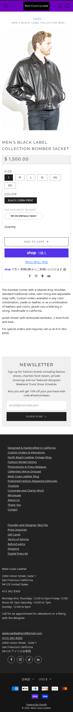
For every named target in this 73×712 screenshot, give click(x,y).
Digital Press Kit (18, 553)
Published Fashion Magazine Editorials (32, 481)
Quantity (10, 227)
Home (37, 18)
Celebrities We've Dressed (24, 471)
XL (42, 177)
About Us (14, 500)
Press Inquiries (17, 529)
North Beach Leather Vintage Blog (29, 457)
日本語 (26, 679)
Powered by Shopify (36, 704)
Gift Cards (14, 534)
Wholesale (14, 495)
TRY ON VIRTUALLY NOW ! (23, 216)
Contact (12, 509)
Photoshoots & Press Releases (27, 467)
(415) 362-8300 (12, 638)
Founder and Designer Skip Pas (28, 525)
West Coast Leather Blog (23, 476)
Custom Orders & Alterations (26, 452)
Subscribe (34, 416)
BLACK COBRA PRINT (20, 200)
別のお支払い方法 (36, 262)
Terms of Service (18, 539)
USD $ (43, 679)
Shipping (13, 548)
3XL (10, 185)
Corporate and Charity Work (26, 490)
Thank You (14, 505)
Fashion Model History (22, 462)
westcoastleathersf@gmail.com (22, 633)
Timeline (13, 486)
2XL (55, 177)
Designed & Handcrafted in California (32, 448)
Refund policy (16, 544)
